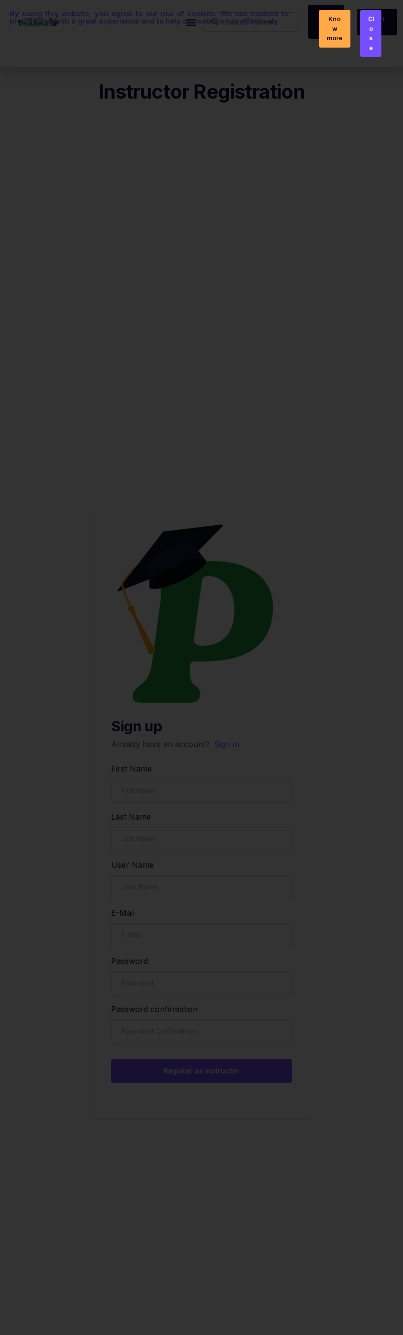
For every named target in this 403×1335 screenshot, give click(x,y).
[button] (334, 29)
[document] (201, 667)
